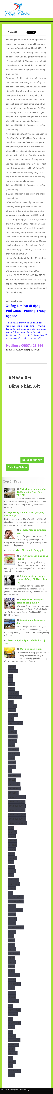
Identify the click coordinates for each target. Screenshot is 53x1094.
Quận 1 (12, 993)
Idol (11, 862)
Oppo (11, 971)
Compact (12, 736)
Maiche (12, 906)
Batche (12, 710)
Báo (11, 702)
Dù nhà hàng (14, 788)
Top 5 (7, 481)
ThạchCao (13, 1045)
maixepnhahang (16, 927)
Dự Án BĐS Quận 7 (16, 810)
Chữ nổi (12, 732)
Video (11, 1075)
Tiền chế (12, 1053)
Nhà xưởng (14, 953)
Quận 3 (12, 997)
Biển (11, 719)
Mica (11, 936)
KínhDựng (13, 880)
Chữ (11, 728)
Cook (11, 745)
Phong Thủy (14, 984)
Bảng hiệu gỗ (15, 697)
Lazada (12, 888)
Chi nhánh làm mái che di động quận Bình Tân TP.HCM (31, 492)
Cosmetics (13, 749)
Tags (17, 481)
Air (10, 676)
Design (12, 767)
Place (11, 988)
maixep (12, 923)
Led (10, 893)
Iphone (12, 871)
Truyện (12, 1062)
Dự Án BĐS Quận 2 (17, 797)
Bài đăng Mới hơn (32, 460)
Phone (12, 980)
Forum (12, 836)
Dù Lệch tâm (14, 784)
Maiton (12, 914)
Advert (12, 667)
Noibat (12, 962)
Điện (11, 828)
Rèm (10, 1006)
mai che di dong (22, 1089)
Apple (11, 684)
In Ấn (11, 867)
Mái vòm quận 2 (16, 897)
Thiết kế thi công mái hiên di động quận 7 (30, 601)
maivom (12, 919)
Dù (10, 771)
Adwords (13, 671)
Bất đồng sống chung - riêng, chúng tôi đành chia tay (31, 579)
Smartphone (14, 1023)
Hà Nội (12, 849)
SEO (10, 1019)
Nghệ (11, 945)
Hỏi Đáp (12, 858)
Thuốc (11, 1049)
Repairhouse (14, 1010)
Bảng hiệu (13, 693)
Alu (10, 680)
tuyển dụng (14, 1071)
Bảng (11, 689)
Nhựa (11, 958)
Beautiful (13, 715)
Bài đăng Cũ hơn (17, 467)
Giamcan (12, 841)
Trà (10, 1058)
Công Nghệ (14, 754)
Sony (11, 1027)
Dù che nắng (14, 775)
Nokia (11, 966)
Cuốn (11, 758)
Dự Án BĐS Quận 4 (16, 802)
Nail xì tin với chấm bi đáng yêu (26, 550)
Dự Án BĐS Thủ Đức (17, 823)
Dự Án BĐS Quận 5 (17, 806)
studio (12, 1036)
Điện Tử (12, 832)
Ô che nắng (14, 975)
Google (12, 845)
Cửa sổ (12, 762)
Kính (11, 875)
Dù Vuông (13, 793)
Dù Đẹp (12, 780)
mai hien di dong (7, 1089)
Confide (12, 741)
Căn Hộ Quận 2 (15, 723)
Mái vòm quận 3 (16, 901)
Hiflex (11, 854)
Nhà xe (12, 949)
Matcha (12, 932)
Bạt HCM (12, 706)
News (11, 940)
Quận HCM (13, 1001)
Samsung (13, 1014)
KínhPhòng (14, 884)
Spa (10, 1032)
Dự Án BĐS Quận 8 (17, 815)
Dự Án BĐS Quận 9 (17, 819)
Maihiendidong (15, 910)
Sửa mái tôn (14, 1040)
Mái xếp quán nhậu (31, 649)
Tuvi (10, 1066)
